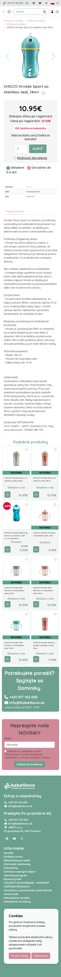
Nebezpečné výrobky (17, 897)
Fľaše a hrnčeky (36, 20)
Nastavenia (41, 955)
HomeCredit (11, 894)
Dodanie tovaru (13, 856)
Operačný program (15, 875)
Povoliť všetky (19, 955)
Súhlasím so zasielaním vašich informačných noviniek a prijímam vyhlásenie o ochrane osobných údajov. (27, 754)
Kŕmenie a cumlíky (13, 20)
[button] (3, 11)
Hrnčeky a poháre (16, 24)
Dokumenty (11, 867)
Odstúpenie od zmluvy (17, 901)
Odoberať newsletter (30, 764)
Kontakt (9, 852)
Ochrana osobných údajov (20, 871)
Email (7, 738)
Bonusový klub (12, 879)
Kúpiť (38, 149)
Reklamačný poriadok (17, 860)
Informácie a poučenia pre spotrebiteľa (28, 890)
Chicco (29, 187)
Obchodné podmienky (17, 864)
